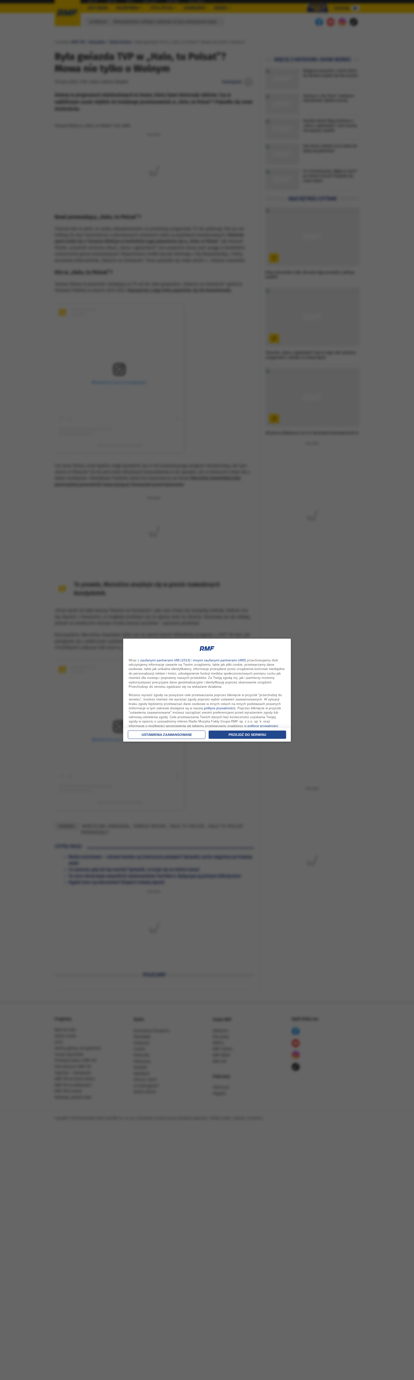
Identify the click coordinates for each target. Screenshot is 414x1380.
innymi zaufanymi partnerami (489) (219, 660)
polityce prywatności (219, 708)
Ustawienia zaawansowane (167, 735)
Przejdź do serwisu (247, 735)
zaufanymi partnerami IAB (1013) (165, 660)
